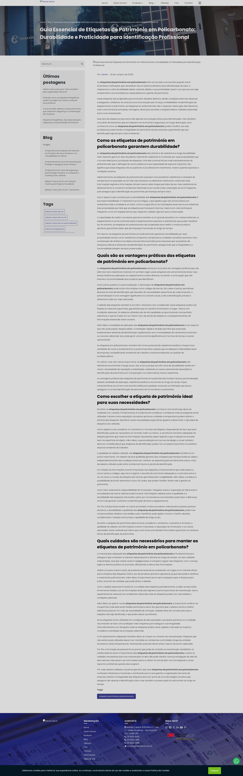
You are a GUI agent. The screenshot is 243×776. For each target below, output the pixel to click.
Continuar (214, 771)
